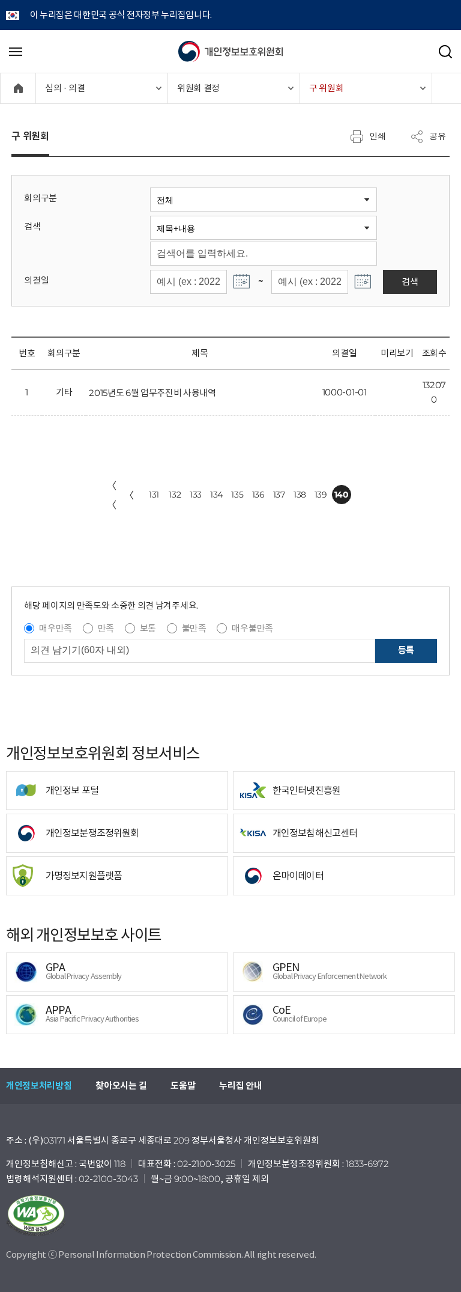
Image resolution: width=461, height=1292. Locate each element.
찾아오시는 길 (120, 1085)
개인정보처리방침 (38, 1085)
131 (154, 494)
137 (279, 494)
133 (196, 494)
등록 (406, 650)
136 (258, 494)
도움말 (182, 1085)
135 (237, 494)
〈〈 (111, 495)
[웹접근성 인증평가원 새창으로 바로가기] (230, 1215)
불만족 (194, 628)
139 (321, 494)
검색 (32, 226)
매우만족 (55, 628)
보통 (148, 628)
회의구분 (40, 198)
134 (216, 494)
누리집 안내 (240, 1085)
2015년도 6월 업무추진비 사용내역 (152, 392)
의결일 (36, 280)
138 (300, 494)
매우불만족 (252, 628)
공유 (437, 136)
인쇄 (377, 136)
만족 (106, 628)
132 (175, 494)
